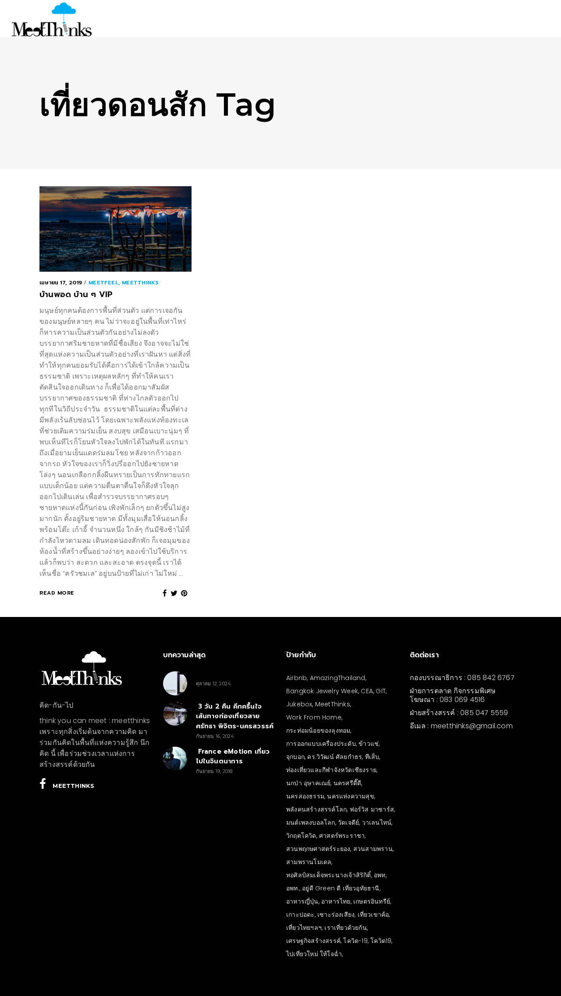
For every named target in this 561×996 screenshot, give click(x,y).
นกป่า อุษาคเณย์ (308, 783)
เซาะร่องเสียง (336, 914)
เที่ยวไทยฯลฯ (304, 927)
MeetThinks (332, 704)
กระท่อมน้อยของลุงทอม (318, 730)
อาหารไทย (336, 901)
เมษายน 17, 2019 (60, 283)
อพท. (292, 888)
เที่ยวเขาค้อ (373, 914)
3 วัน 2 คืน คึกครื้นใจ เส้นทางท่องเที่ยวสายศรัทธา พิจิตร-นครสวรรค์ (235, 716)
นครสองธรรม (305, 796)
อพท (380, 875)
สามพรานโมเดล (308, 862)
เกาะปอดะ (300, 914)
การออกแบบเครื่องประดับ (321, 743)
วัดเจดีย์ (348, 822)
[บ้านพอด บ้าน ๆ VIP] (115, 229)
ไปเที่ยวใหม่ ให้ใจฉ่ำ (314, 954)
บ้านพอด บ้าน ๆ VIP (76, 294)
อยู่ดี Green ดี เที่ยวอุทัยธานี (340, 888)
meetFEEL (103, 283)
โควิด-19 (355, 940)
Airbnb (296, 677)
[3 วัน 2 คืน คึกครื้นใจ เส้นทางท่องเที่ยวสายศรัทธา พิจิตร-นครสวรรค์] (175, 714)
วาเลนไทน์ (377, 822)
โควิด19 (380, 940)
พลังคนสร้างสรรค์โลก (316, 809)
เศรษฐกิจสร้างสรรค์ (313, 940)
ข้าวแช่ (369, 743)
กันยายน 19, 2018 (214, 771)
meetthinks (140, 283)
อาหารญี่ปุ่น (302, 901)
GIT (381, 691)
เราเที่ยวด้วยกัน (345, 927)
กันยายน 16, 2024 (215, 736)
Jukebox (299, 704)
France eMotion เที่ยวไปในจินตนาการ (233, 756)
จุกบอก (295, 756)
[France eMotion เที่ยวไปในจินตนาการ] (175, 759)
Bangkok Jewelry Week (322, 691)
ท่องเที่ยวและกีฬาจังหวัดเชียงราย (331, 770)
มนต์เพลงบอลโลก (310, 822)
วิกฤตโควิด (301, 835)
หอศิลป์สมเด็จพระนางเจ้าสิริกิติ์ (328, 875)
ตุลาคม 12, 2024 (213, 684)
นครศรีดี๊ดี (347, 783)
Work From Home (313, 717)
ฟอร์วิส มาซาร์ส (372, 809)
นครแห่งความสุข (350, 796)
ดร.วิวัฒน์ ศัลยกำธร (334, 756)
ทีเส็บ (372, 756)
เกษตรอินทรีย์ (371, 901)
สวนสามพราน (373, 848)
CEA (367, 691)
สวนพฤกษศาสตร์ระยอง (318, 848)
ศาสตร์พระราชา (342, 835)
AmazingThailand (338, 677)
